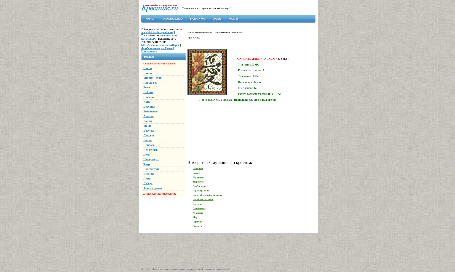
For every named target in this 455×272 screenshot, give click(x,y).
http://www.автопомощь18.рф (160, 45)
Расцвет (196, 173)
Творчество (198, 182)
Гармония (198, 222)
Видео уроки (198, 19)
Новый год (150, 82)
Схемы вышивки (172, 19)
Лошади (148, 135)
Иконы (147, 73)
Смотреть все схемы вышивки (159, 63)
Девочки (148, 173)
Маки (147, 125)
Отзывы (234, 19)
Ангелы (148, 116)
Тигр (146, 164)
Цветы (147, 68)
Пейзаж (148, 92)
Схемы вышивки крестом (200, 32)
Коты (147, 101)
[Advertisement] (250, 132)
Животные (150, 111)
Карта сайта (226, 269)
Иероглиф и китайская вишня (207, 195)
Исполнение (198, 177)
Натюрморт (151, 159)
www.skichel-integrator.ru (157, 32)
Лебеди (147, 183)
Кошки (147, 121)
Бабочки (148, 130)
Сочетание (198, 168)
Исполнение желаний (203, 199)
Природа (149, 144)
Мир (195, 217)
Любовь (148, 97)
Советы (217, 19)
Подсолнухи (151, 168)
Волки (147, 140)
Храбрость (198, 213)
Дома (146, 154)
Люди (147, 178)
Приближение (199, 186)
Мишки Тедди (152, 77)
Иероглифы (150, 149)
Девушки (149, 106)
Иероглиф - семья (201, 190)
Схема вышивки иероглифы (228, 32)
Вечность (197, 226)
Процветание (199, 208)
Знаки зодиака (152, 188)
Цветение (197, 204)
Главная (150, 19)
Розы (146, 87)
